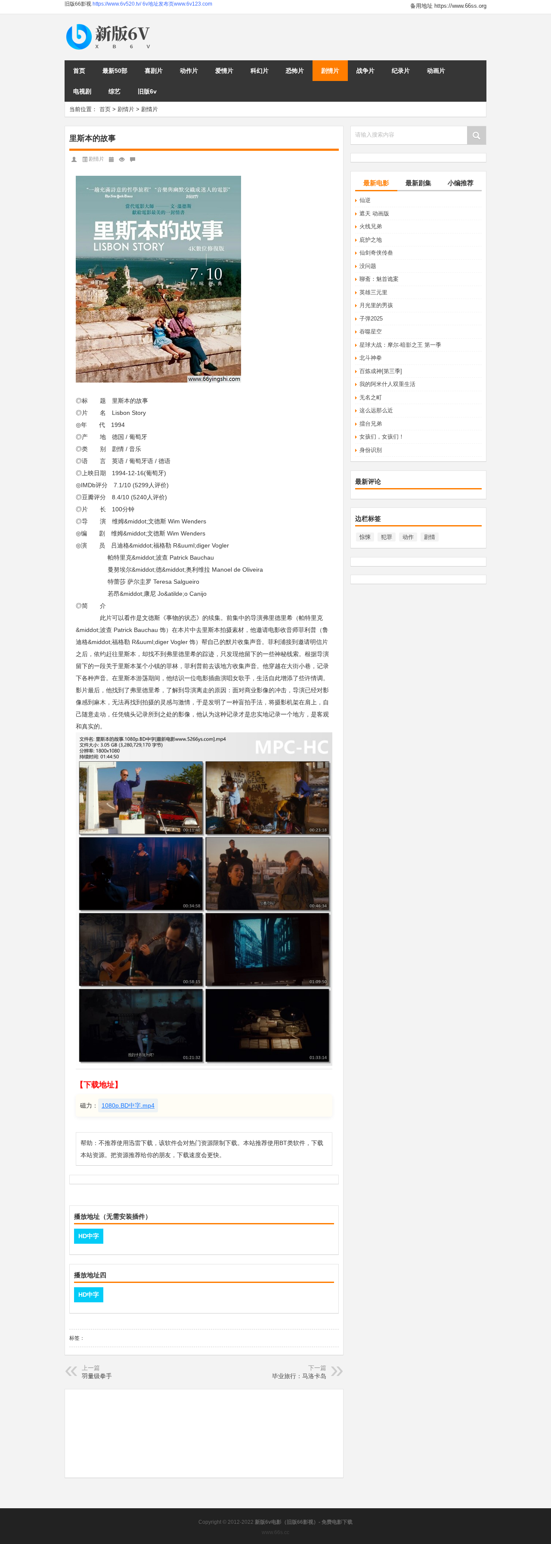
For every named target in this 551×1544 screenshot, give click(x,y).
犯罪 (386, 537)
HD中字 (88, 1236)
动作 (408, 537)
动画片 (436, 70)
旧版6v (147, 91)
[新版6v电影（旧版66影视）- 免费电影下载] (110, 24)
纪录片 (401, 70)
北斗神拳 (370, 358)
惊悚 (365, 537)
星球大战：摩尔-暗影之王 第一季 (400, 345)
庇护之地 (370, 240)
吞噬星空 (370, 331)
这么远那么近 (376, 410)
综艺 (114, 91)
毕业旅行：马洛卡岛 (299, 1376)
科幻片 (260, 70)
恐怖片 (295, 70)
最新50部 (114, 70)
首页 (79, 70)
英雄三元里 (373, 292)
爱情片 (224, 70)
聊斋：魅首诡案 (379, 279)
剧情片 (330, 70)
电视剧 (82, 91)
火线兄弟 (370, 226)
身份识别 (370, 450)
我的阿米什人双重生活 (387, 384)
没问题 (367, 266)
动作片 (189, 70)
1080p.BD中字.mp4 (128, 1105)
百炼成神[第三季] (380, 371)
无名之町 (370, 397)
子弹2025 (371, 318)
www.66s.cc (275, 1532)
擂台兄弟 (370, 423)
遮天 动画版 (374, 213)
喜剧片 (154, 70)
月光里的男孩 (376, 305)
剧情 (429, 537)
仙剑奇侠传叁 (376, 252)
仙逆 (365, 200)
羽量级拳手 (97, 1376)
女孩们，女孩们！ (381, 436)
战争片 (365, 70)
